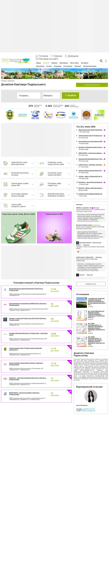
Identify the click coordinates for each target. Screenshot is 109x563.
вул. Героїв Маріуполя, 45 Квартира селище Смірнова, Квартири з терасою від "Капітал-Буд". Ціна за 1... (96, 314)
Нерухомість (64, 63)
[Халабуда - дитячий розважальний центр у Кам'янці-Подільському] (61, 115)
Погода (49, 66)
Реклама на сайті (48, 59)
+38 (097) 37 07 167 (89, 409)
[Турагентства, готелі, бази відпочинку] (5, 163)
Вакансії (54, 63)
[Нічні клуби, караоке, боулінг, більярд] (5, 195)
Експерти (79, 204)
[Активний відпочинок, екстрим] (5, 174)
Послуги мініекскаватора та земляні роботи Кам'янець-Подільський (90, 210)
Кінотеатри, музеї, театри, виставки (55, 174)
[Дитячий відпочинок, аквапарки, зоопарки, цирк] (42, 195)
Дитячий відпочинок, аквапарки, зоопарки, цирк (56, 196)
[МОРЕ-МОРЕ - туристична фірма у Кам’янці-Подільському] (35, 115)
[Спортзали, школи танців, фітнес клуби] (42, 163)
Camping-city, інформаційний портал (91, 194)
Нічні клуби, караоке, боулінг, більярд (19, 195)
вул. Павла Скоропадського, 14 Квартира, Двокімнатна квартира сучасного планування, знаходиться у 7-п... (96, 327)
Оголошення (67, 66)
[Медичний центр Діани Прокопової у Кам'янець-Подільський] (73, 115)
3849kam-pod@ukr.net (83, 208)
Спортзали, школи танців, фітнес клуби (56, 163)
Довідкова (57, 66)
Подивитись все (90, 284)
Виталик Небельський (84, 225)
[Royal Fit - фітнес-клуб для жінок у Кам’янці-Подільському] (99, 115)
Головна (43, 56)
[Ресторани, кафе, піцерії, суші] (42, 184)
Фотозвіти (84, 63)
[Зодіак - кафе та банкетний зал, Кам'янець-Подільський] (86, 115)
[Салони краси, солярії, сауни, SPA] (5, 184)
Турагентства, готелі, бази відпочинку (19, 163)
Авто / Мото (74, 63)
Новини (58, 56)
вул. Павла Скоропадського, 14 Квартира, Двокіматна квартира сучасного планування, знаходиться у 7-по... (96, 340)
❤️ (78, 252)
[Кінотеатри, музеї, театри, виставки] (42, 174)
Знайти (71, 95)
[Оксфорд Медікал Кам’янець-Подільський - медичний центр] (22, 115)
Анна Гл (81, 275)
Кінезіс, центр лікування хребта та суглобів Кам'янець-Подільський (90, 227)
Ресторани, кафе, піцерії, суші (54, 184)
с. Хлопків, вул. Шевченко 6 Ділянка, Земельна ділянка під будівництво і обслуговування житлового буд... (96, 301)
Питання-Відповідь (89, 66)
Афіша (38, 63)
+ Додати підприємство (92, 85)
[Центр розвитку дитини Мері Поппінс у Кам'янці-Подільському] (48, 115)
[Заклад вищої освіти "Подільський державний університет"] (9, 115)
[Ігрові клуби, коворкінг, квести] (5, 205)
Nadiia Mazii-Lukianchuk (84, 257)
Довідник (73, 56)
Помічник (77, 66)
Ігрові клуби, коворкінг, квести (18, 205)
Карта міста (40, 66)
